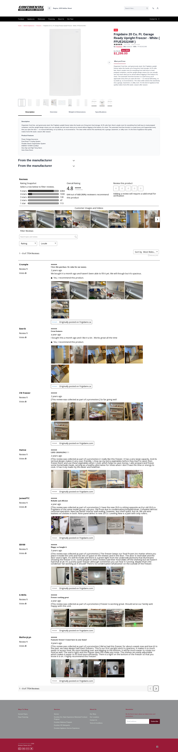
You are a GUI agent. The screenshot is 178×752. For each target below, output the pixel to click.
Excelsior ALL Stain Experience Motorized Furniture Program (70, 718)
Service (56, 714)
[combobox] (136, 8)
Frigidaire (119, 46)
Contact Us (93, 720)
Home (20, 25)
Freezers (38, 25)
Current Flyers (23, 714)
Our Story (93, 714)
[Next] (109, 62)
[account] (158, 8)
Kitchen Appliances (29, 25)
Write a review (136, 44)
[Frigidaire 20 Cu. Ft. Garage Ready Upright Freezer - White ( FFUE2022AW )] (65, 62)
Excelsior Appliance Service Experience (67, 728)
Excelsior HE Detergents (62, 725)
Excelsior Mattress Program (63, 722)
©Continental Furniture (24, 743)
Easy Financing (23, 717)
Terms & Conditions (96, 723)
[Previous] (21, 62)
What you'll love (119, 61)
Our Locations (94, 717)
